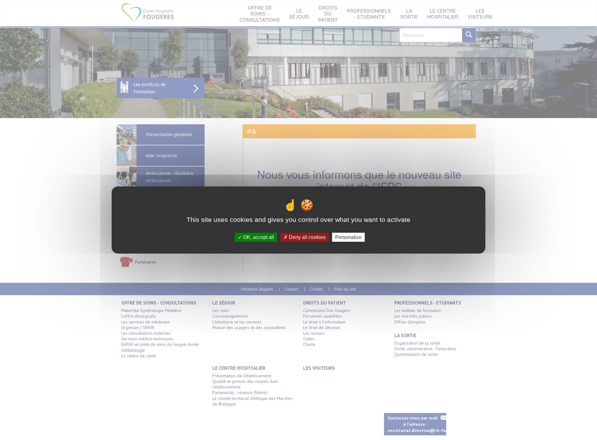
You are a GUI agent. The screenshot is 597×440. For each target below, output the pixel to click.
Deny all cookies (307, 237)
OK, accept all (258, 237)
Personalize (348, 237)
